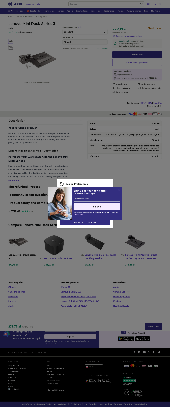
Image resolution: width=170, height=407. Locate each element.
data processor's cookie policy (76, 205)
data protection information (80, 202)
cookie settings (91, 200)
